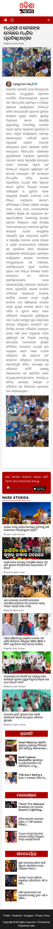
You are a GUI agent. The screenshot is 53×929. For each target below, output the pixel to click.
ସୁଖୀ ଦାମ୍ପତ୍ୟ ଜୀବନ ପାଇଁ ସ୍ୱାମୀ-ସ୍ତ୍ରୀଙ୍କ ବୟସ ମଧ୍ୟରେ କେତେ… (31, 865)
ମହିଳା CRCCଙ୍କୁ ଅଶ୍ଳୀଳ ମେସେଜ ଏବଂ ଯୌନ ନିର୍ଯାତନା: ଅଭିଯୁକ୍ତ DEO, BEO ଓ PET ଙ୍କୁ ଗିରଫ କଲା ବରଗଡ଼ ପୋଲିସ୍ (24, 641)
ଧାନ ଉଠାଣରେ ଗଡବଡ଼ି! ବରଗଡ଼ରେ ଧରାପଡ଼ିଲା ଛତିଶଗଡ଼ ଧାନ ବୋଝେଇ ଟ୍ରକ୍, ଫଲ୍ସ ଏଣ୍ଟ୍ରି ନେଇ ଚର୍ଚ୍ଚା (24, 603)
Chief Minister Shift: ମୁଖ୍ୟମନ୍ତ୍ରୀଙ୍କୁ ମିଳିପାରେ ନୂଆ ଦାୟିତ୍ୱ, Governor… (33, 745)
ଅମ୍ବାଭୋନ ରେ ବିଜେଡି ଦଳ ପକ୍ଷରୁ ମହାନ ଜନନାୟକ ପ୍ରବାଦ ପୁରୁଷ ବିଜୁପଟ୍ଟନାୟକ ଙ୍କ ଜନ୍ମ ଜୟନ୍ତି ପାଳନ (26, 679)
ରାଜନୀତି (26, 733)
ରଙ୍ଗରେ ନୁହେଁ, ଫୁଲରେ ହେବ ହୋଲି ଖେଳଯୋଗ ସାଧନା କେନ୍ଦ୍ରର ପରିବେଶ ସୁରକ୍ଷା (23, 717)
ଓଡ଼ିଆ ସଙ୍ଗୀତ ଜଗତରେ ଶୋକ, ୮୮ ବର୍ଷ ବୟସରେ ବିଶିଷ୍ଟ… (30, 821)
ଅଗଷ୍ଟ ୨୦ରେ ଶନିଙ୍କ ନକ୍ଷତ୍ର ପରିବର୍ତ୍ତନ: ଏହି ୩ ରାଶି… (32, 880)
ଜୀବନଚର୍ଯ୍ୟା (27, 853)
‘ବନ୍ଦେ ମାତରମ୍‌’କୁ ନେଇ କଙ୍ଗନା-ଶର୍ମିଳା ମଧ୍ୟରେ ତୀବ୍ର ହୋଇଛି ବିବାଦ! (31, 836)
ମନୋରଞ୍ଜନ (26, 795)
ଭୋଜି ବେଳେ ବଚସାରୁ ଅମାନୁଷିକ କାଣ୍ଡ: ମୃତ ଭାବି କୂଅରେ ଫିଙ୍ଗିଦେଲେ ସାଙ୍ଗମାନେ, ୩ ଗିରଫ (26, 565)
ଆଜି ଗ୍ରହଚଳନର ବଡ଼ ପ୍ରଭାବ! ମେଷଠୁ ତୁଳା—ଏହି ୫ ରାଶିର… (33, 895)
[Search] (48, 20)
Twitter (6, 915)
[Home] (5, 20)
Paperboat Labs (26, 925)
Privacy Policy (42, 915)
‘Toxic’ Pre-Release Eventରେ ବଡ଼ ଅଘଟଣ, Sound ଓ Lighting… (31, 807)
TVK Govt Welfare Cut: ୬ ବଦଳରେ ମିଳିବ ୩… (32, 776)
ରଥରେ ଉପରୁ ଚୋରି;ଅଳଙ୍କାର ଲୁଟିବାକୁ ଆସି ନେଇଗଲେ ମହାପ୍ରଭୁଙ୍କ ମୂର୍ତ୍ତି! (26, 528)
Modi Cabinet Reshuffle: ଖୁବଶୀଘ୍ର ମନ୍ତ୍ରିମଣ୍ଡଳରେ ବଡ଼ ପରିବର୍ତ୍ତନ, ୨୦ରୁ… (30, 762)
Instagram (28, 915)
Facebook (17, 915)
